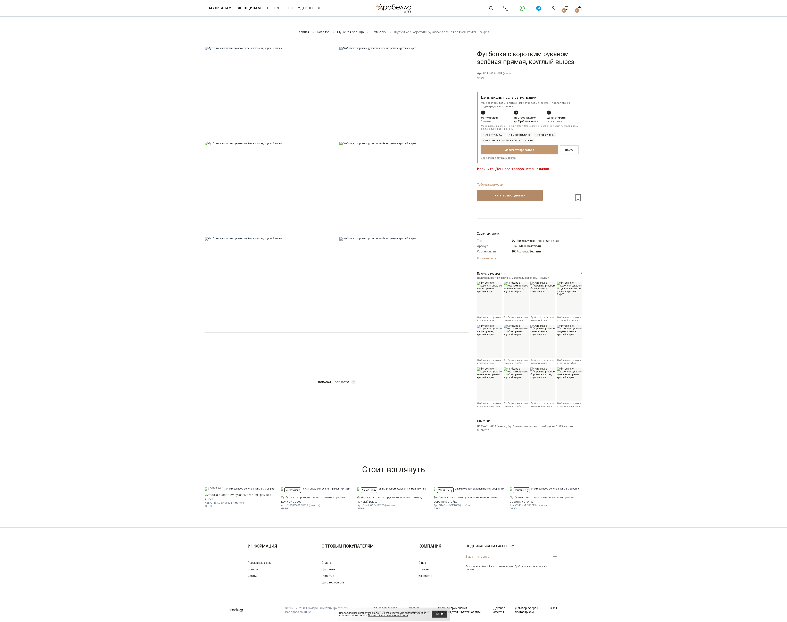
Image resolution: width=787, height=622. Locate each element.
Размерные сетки (260, 562)
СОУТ (553, 608)
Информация (262, 546)
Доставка (328, 569)
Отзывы (424, 569)
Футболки (379, 32)
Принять (439, 614)
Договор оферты (333, 582)
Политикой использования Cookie (388, 615)
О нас (422, 562)
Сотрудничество (305, 8)
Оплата (327, 562)
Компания (430, 546)
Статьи (252, 575)
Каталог (323, 32)
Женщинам (249, 8)
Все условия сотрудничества (498, 157)
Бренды (274, 8)
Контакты (425, 575)
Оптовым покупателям (348, 546)
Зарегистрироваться (519, 150)
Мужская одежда (350, 32)
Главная (303, 32)
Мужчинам (220, 8)
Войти (569, 150)
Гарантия (328, 575)
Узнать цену (216, 487)
